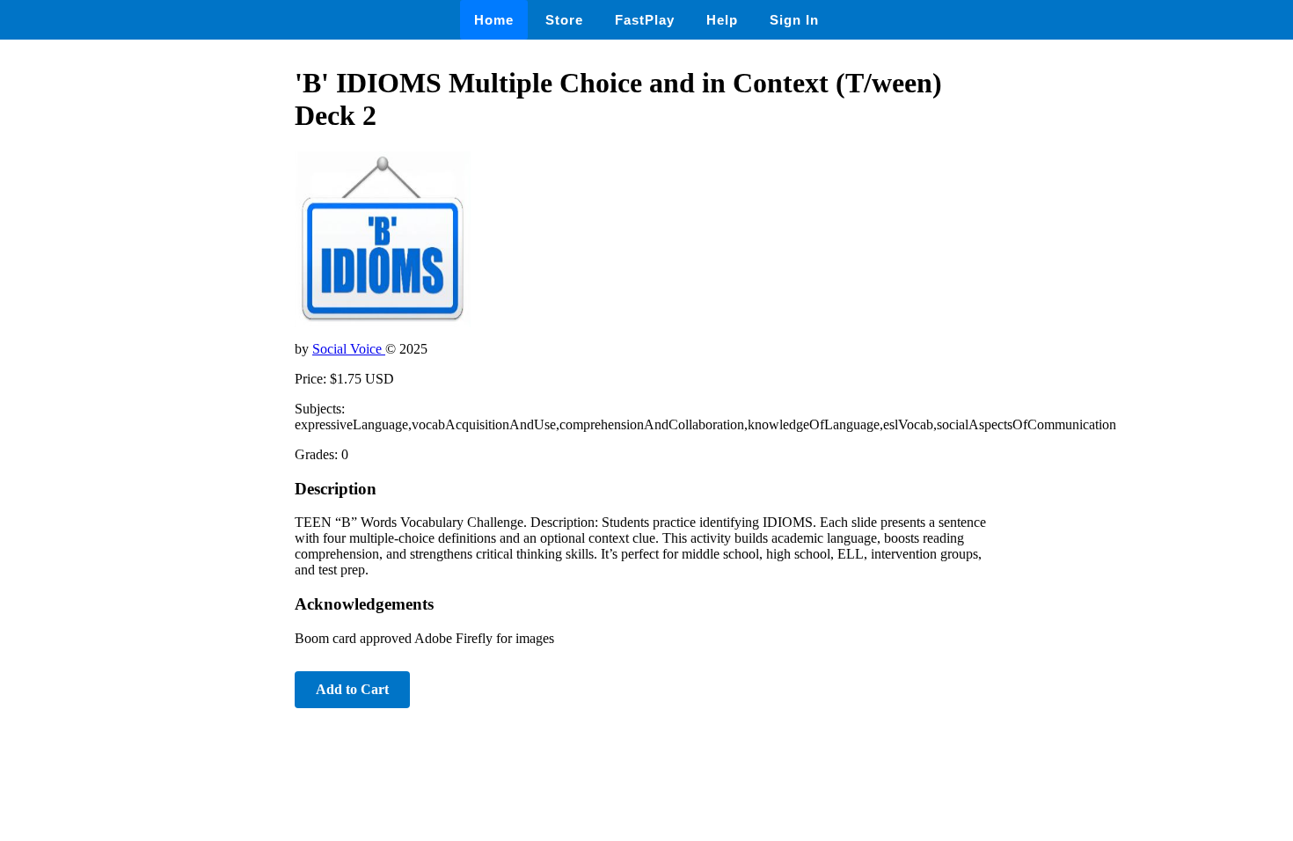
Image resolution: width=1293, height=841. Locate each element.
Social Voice (348, 348)
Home (494, 19)
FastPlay (645, 19)
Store (564, 19)
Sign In (794, 19)
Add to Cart (352, 689)
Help (722, 19)
